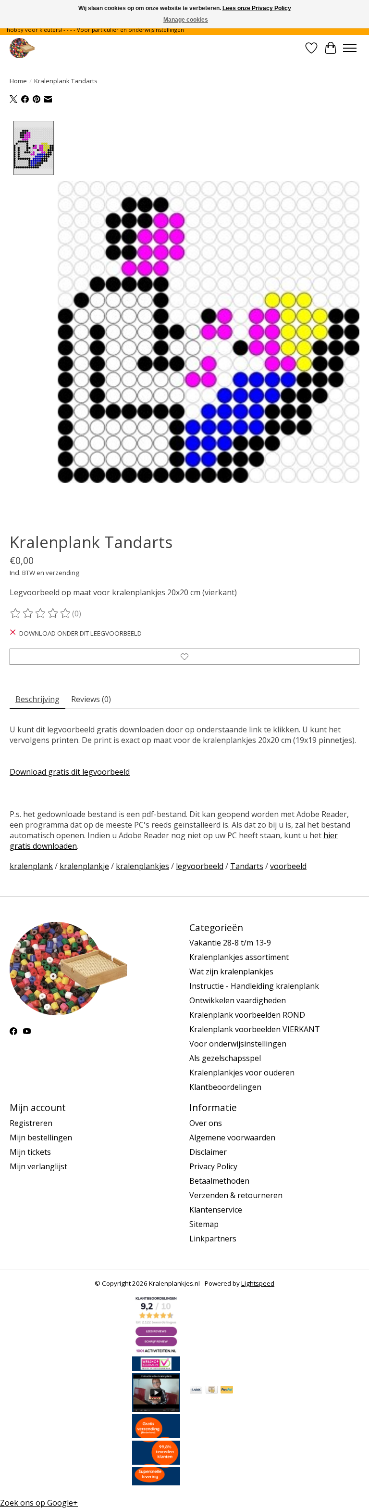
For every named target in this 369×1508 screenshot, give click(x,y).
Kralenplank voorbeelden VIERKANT (254, 1029)
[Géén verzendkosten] (156, 1435)
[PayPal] (227, 1390)
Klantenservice (215, 1209)
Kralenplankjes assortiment (239, 957)
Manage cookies (185, 19)
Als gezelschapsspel (225, 1058)
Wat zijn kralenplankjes (231, 971)
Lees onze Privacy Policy (256, 8)
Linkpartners (212, 1238)
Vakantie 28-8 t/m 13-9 (230, 942)
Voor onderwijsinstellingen (237, 1043)
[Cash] (212, 1390)
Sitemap (204, 1224)
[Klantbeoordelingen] (156, 1462)
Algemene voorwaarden (232, 1137)
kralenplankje (84, 866)
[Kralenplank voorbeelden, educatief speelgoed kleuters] (22, 48)
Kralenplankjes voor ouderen (242, 1072)
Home (18, 81)
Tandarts (246, 866)
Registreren (31, 1123)
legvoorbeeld (199, 866)
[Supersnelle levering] (156, 1482)
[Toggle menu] (349, 48)
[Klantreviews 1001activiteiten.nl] (156, 1351)
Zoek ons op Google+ (39, 1502)
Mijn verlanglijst (38, 1166)
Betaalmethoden (219, 1181)
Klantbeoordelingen (225, 1087)
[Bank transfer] (196, 1390)
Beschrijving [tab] (37, 699)
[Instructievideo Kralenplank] (156, 1409)
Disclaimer (208, 1152)
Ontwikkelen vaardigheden (237, 1000)
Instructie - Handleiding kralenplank (254, 986)
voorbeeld (288, 866)
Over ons (205, 1123)
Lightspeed (257, 1283)
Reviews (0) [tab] (91, 699)
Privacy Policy (213, 1166)
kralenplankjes (142, 866)
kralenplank (31, 866)
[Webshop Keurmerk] (156, 1368)
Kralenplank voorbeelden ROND (247, 1015)
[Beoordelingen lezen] (41, 613)
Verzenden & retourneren (236, 1195)
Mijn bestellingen (41, 1137)
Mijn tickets (30, 1152)
